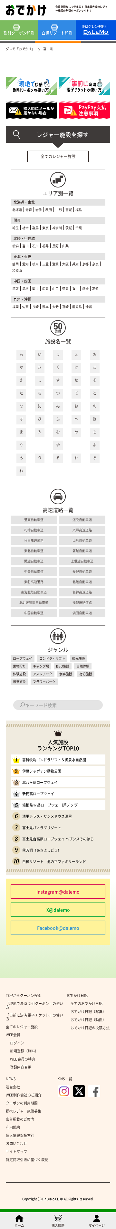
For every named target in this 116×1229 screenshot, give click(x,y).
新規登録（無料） (24, 1051)
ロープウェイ (22, 658)
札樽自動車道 (34, 530)
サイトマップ (16, 1151)
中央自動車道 (34, 571)
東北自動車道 (34, 550)
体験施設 (19, 673)
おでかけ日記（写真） (88, 1011)
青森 (28, 209)
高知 (95, 288)
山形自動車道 (82, 540)
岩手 (38, 209)
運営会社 (13, 1087)
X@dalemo (58, 909)
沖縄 (88, 306)
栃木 (25, 227)
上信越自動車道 (82, 561)
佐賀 (25, 306)
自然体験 (82, 666)
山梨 (65, 245)
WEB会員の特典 (22, 1059)
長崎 (35, 306)
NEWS (11, 1079)
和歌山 (17, 270)
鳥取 (15, 288)
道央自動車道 (82, 519)
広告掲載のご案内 (20, 1119)
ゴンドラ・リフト (52, 658)
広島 (45, 288)
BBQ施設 (62, 666)
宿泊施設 (85, 673)
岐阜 (35, 264)
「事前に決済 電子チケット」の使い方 (34, 1016)
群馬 (35, 227)
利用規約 (13, 1127)
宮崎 (65, 306)
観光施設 (78, 658)
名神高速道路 (82, 592)
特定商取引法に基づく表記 (27, 1159)
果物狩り (19, 666)
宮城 (68, 209)
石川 (35, 245)
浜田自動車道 (82, 612)
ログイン (17, 1043)
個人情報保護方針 (20, 1135)
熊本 (45, 306)
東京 (45, 227)
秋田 (48, 209)
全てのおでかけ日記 (86, 1003)
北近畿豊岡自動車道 (33, 602)
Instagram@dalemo (58, 891)
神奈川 (57, 227)
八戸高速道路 (82, 530)
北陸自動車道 (82, 581)
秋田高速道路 (34, 540)
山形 (58, 209)
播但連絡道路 (82, 602)
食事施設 (65, 673)
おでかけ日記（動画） (88, 1019)
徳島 (65, 288)
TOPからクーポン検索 (23, 995)
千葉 (78, 227)
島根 (25, 288)
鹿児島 (77, 306)
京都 (85, 264)
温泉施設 (19, 681)
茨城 (68, 227)
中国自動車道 (34, 612)
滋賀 (55, 264)
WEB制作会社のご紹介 (24, 1095)
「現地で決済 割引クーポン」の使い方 (34, 1005)
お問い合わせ (16, 1143)
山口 (55, 288)
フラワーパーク (44, 681)
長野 (55, 245)
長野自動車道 (82, 571)
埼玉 (15, 227)
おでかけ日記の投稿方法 (90, 1028)
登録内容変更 (20, 1067)
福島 (78, 209)
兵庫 (75, 264)
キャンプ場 (41, 666)
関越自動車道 (34, 561)
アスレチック (42, 673)
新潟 (15, 245)
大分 (55, 306)
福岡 (15, 306)
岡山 (35, 288)
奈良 (95, 264)
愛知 (25, 264)
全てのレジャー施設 (58, 156)
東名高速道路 (34, 581)
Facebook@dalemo (58, 927)
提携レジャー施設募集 (23, 1111)
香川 (75, 288)
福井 (45, 245)
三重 (45, 264)
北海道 (17, 209)
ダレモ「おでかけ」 (20, 48)
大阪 (65, 264)
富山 (25, 245)
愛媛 (85, 288)
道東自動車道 (34, 519)
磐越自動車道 (82, 550)
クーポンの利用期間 (22, 1103)
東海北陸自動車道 (34, 592)
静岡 (15, 264)
